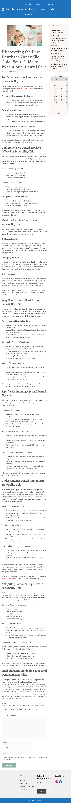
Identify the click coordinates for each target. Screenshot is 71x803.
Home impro (29, 9)
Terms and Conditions (26, 787)
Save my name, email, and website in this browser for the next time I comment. (25, 758)
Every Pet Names (14, 9)
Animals (28, 4)
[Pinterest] (57, 781)
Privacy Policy (23, 783)
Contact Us (28, 14)
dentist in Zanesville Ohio (24, 89)
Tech (39, 4)
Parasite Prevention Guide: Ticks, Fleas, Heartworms (57, 32)
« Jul (58, 113)
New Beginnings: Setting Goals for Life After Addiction (59, 66)
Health (42, 9)
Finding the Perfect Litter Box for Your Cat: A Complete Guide (59, 50)
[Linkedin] (61, 781)
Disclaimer (22, 793)
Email (39, 783)
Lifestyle (54, 9)
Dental (6, 703)
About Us (22, 780)
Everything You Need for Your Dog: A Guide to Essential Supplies (58, 58)
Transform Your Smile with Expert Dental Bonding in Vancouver (21, 709)
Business (50, 4)
